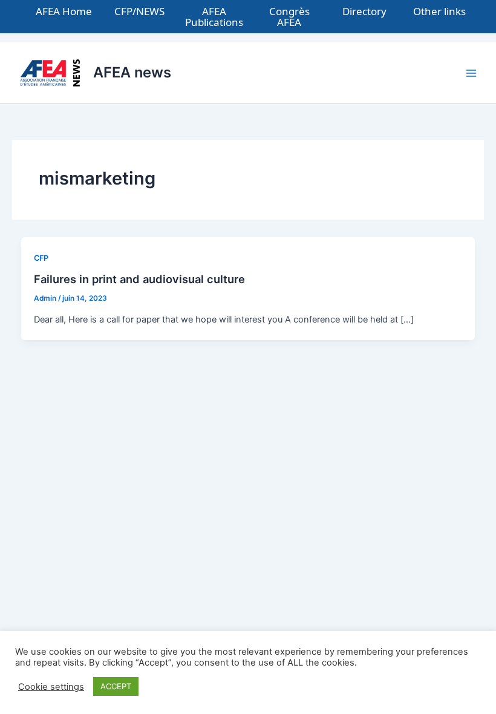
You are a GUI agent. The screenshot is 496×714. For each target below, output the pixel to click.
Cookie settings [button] (51, 686)
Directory (364, 11)
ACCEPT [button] (115, 686)
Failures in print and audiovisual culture (139, 279)
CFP (41, 258)
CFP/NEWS (139, 11)
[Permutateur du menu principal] (471, 73)
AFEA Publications (214, 16)
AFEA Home (64, 11)
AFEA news (132, 72)
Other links (439, 11)
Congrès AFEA (289, 16)
